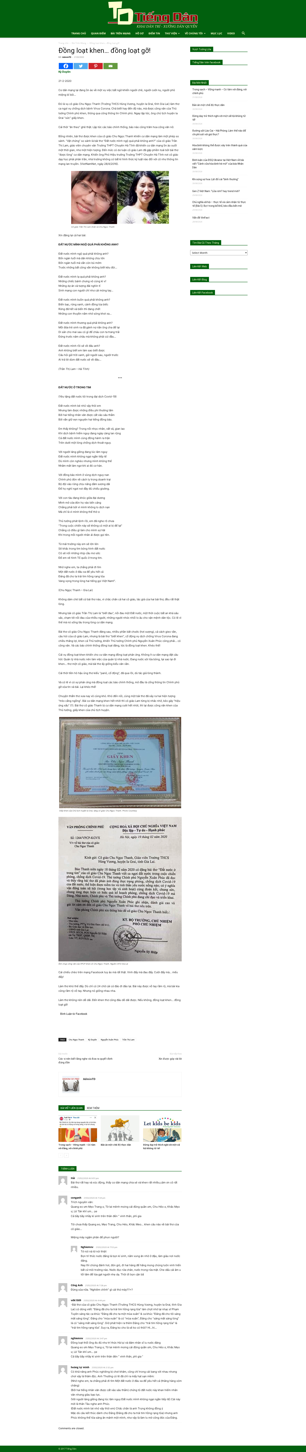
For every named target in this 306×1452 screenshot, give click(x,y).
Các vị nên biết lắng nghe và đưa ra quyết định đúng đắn (85, 1060)
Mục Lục (216, 33)
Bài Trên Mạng (121, 33)
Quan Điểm (98, 33)
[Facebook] (66, 66)
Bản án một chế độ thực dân (116, 1144)
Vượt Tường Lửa (201, 49)
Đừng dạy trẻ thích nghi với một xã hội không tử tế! (219, 118)
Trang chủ (63, 43)
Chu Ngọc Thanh (76, 1039)
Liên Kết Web (199, 266)
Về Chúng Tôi (194, 33)
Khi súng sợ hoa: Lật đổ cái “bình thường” (215, 179)
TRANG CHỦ (78, 33)
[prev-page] (60, 1155)
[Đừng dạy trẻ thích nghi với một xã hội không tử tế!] (162, 1128)
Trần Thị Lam (128, 1039)
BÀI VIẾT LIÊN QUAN (72, 1108)
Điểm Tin (154, 33)
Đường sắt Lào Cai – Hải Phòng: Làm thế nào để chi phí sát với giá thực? (219, 132)
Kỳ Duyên (92, 1039)
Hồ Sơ (139, 33)
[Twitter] (81, 66)
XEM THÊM (93, 1108)
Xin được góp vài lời (170, 1058)
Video (231, 33)
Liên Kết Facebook (202, 292)
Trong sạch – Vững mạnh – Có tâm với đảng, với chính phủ (219, 91)
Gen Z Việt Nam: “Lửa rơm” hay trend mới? (216, 191)
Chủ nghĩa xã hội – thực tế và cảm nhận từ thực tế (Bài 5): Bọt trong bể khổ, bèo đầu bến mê (219, 204)
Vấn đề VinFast (200, 217)
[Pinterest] (96, 66)
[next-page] (66, 1155)
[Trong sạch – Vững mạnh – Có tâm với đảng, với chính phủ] (77, 1128)
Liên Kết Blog (199, 279)
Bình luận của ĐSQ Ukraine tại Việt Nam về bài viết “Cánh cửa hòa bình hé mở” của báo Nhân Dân (218, 164)
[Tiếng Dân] (153, 14)
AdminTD (66, 57)
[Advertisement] (120, 1026)
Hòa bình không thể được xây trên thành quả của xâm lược (219, 147)
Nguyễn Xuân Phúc (109, 1039)
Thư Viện (171, 33)
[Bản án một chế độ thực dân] (120, 1128)
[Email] (110, 66)
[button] (243, 33)
